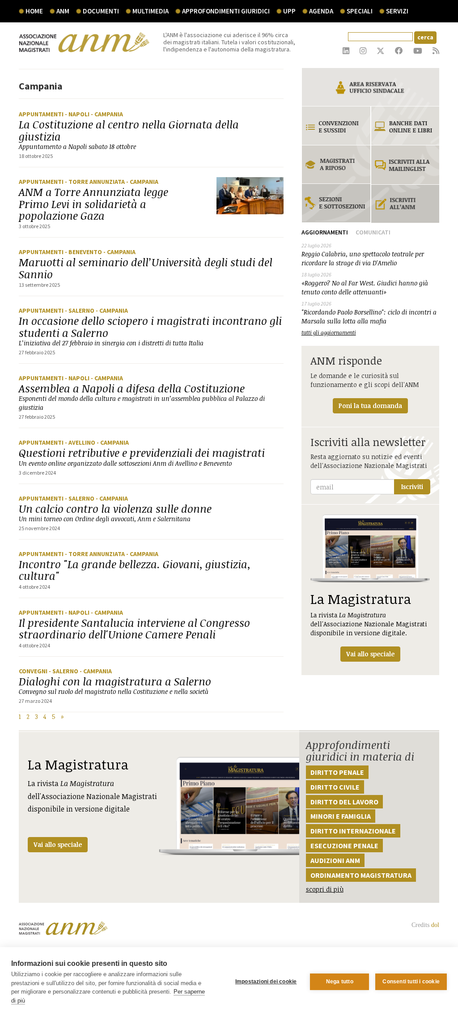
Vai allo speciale (58, 844)
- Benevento (84, 252)
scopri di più (325, 889)
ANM (62, 11)
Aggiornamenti (324, 232)
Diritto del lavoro (344, 801)
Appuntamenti (42, 114)
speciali (360, 11)
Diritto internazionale (353, 830)
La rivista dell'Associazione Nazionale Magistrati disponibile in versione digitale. (368, 624)
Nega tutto (339, 981)
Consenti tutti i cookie (411, 981)
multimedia (150, 11)
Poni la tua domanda (370, 405)
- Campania (107, 114)
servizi (397, 11)
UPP (289, 11)
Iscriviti (412, 486)
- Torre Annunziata (95, 182)
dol (435, 925)
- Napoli (78, 114)
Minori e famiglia (340, 816)
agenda (321, 11)
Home (34, 11)
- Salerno (80, 310)
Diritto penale (337, 772)
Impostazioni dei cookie (266, 981)
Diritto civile (335, 786)
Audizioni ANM (335, 860)
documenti (101, 11)
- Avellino (81, 442)
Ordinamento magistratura (360, 875)
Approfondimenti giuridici (226, 11)
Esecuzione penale (344, 845)
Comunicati (373, 232)
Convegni (34, 671)
